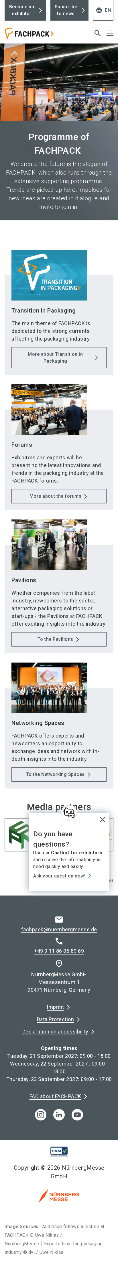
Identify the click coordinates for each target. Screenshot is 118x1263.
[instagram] (40, 1114)
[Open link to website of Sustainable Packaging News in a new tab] (21, 836)
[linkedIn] (59, 1114)
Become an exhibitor (21, 10)
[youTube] (77, 1114)
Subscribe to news (66, 10)
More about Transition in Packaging (55, 357)
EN (103, 10)
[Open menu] (110, 33)
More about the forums (56, 496)
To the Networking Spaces (55, 774)
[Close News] (69, 813)
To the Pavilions (55, 639)
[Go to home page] (40, 35)
